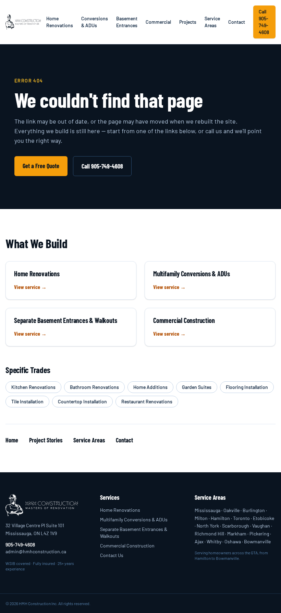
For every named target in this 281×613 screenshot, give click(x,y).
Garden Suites (196, 387)
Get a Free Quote (41, 166)
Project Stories (45, 440)
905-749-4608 (20, 544)
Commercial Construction (127, 545)
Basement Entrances (126, 21)
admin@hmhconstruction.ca (35, 551)
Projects (187, 22)
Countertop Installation (82, 401)
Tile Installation (27, 401)
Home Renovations (59, 21)
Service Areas (212, 21)
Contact (236, 22)
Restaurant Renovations (146, 401)
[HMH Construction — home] (23, 22)
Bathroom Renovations (94, 387)
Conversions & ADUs (94, 21)
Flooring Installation (247, 387)
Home (11, 440)
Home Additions (150, 387)
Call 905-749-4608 (264, 22)
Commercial (158, 22)
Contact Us (111, 555)
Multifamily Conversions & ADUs (134, 519)
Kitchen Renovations (33, 387)
